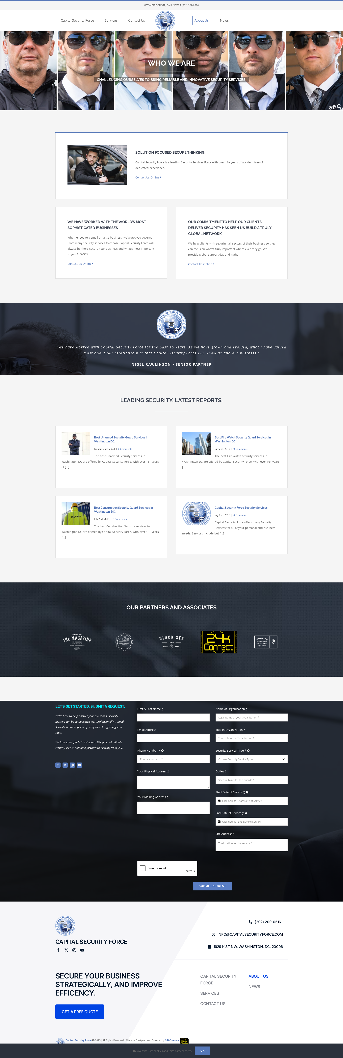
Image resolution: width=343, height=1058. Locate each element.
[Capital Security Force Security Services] (196, 513)
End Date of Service (230, 813)
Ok (202, 1050)
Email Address (148, 730)
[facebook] (58, 765)
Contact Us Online (147, 177)
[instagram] (72, 765)
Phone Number (148, 750)
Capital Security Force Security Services (241, 507)
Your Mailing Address (152, 797)
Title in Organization (230, 730)
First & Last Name (150, 709)
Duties (221, 771)
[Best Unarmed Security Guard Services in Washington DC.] (76, 443)
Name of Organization (231, 709)
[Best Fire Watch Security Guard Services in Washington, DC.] (196, 443)
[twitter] (65, 765)
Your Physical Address (153, 771)
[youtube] (79, 765)
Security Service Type (231, 750)
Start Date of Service (230, 792)
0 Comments (125, 449)
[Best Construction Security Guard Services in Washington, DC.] (76, 513)
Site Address (225, 834)
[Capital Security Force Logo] (65, 917)
